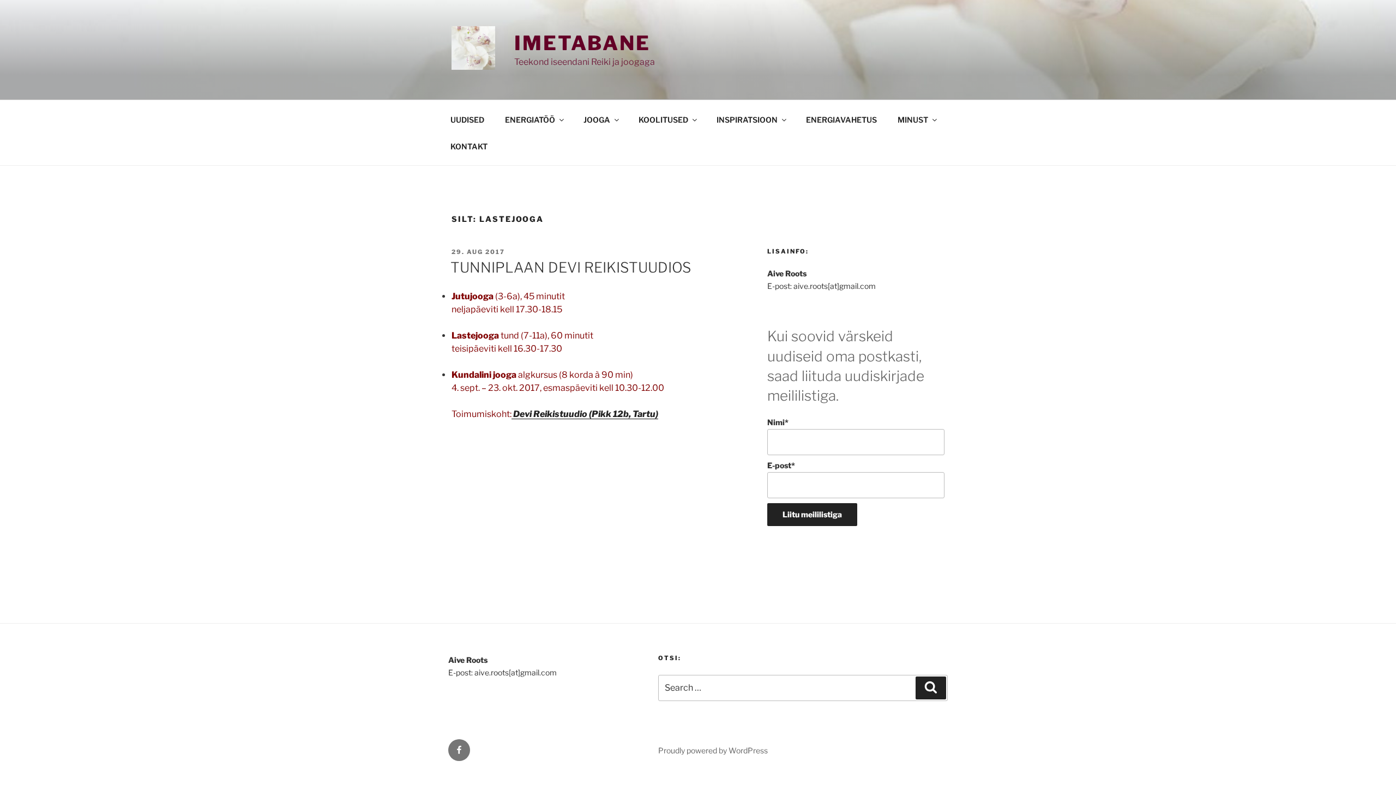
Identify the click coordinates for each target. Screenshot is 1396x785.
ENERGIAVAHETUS (841, 119)
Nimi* (778, 422)
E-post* (781, 465)
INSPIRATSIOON (747, 119)
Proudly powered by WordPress (713, 750)
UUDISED (467, 119)
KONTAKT (469, 146)
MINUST (913, 119)
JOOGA (596, 119)
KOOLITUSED (663, 119)
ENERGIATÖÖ (530, 119)
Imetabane (582, 43)
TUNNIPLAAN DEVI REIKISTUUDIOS (570, 267)
